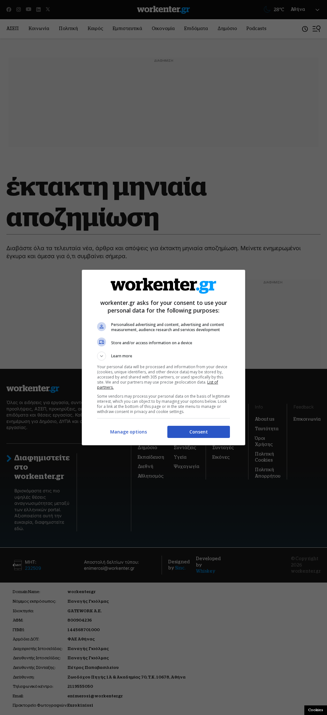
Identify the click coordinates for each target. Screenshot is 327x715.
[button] (163, 356)
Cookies (315, 710)
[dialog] (163, 357)
